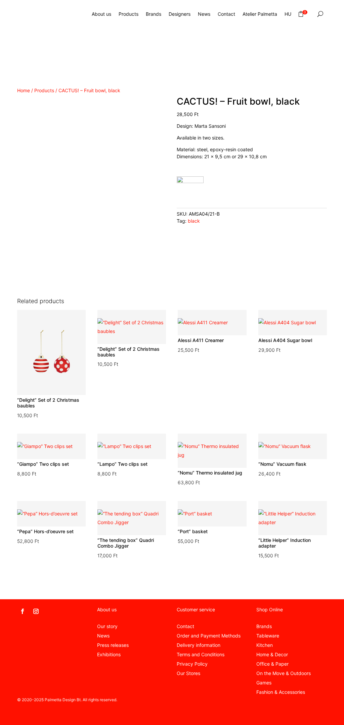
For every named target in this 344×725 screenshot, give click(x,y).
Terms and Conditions (200, 654)
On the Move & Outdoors (283, 673)
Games (263, 682)
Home (23, 90)
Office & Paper (272, 664)
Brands (153, 14)
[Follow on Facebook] (22, 611)
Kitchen (264, 645)
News (204, 14)
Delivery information (198, 645)
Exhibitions (109, 654)
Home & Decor (272, 654)
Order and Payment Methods (209, 635)
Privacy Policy (192, 664)
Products (128, 14)
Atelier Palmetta (260, 14)
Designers (179, 14)
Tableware (267, 635)
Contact (226, 14)
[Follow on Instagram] (36, 611)
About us (101, 14)
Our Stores (188, 673)
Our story (107, 626)
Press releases (113, 645)
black (194, 221)
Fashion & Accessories (280, 692)
